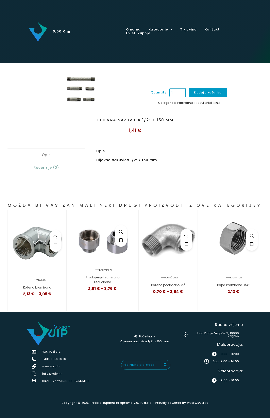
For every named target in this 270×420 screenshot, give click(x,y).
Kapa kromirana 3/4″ (233, 285)
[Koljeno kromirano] (56, 237)
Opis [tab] (46, 154)
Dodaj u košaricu (208, 92)
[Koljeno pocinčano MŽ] (186, 236)
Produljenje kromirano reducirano (103, 279)
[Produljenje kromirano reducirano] (121, 232)
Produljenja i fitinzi (207, 102)
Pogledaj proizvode (56, 245)
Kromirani (40, 280)
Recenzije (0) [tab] (46, 167)
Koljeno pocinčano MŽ (168, 285)
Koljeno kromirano (37, 287)
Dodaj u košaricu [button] (252, 244)
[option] (81, 89)
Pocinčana (185, 102)
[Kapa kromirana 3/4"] (252, 236)
